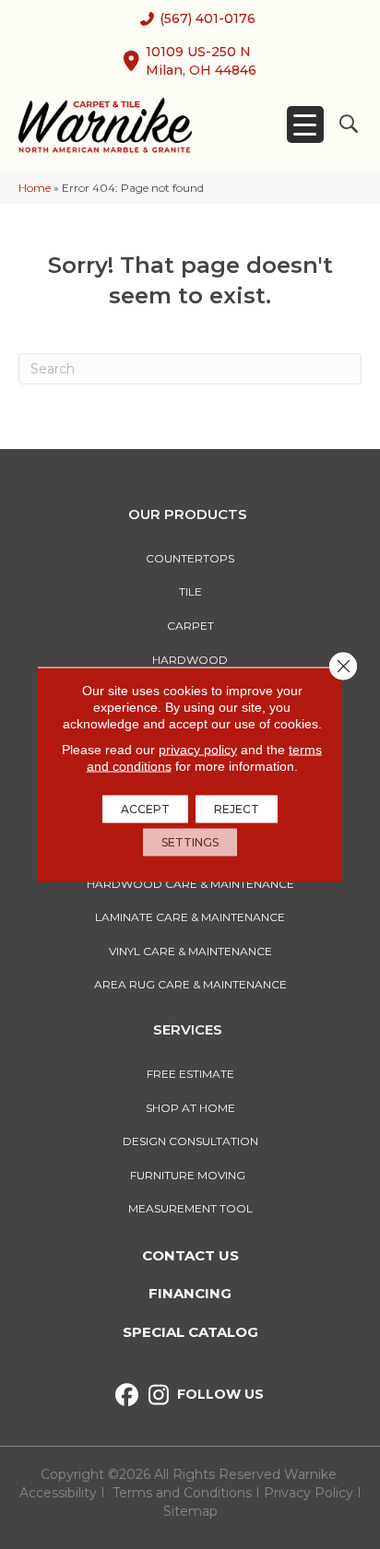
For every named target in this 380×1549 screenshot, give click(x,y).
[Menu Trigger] (305, 124)
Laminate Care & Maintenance (190, 917)
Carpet (190, 626)
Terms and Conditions (182, 1492)
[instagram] (159, 1395)
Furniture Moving (190, 1175)
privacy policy (198, 749)
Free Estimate (190, 1074)
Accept (145, 809)
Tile (190, 591)
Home (34, 188)
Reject (236, 809)
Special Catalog (190, 1332)
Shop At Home (190, 1108)
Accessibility (58, 1492)
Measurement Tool (190, 1208)
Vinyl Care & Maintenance (190, 951)
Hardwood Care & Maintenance (190, 884)
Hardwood (190, 660)
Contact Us (190, 1255)
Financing (190, 1293)
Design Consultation (190, 1141)
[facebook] (127, 1395)
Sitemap (190, 1511)
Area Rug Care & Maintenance (190, 984)
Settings (190, 842)
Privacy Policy (310, 1492)
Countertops (190, 558)
